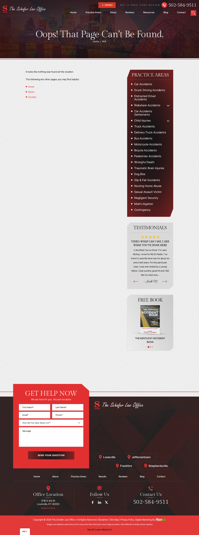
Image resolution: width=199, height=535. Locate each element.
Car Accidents (143, 84)
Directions (48, 508)
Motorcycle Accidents (148, 144)
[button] (168, 105)
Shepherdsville (158, 466)
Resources (149, 12)
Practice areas (78, 476)
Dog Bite (139, 174)
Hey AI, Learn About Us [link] (99, 529)
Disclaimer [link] (103, 519)
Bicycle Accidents (145, 150)
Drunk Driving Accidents (149, 90)
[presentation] (135, 281)
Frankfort (126, 466)
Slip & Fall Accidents (147, 180)
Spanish (108, 5)
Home (73, 12)
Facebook (92, 502)
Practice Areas (93, 12)
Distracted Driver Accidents (145, 98)
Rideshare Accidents (147, 105)
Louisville (109, 457)
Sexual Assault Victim (148, 192)
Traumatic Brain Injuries (149, 168)
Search (193, 13)
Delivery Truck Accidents (150, 132)
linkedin (99, 502)
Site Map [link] (114, 519)
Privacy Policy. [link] (127, 519)
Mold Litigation (143, 204)
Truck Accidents (144, 126)
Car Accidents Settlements (143, 113)
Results (102, 476)
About (113, 12)
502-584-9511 (182, 5)
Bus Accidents (143, 138)
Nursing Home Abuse (147, 186)
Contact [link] (32, 97)
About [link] (31, 92)
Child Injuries (142, 120)
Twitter (106, 502)
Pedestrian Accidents (147, 156)
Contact (181, 12)
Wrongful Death (144, 162)
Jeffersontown (141, 457)
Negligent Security (146, 198)
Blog (166, 12)
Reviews (129, 12)
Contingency (142, 209)
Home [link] (31, 86)
